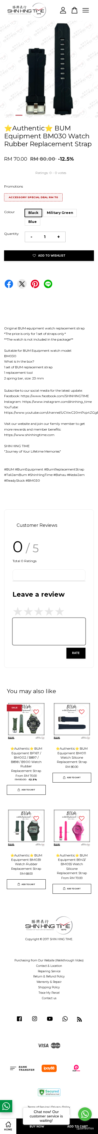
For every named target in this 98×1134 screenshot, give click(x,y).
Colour (9, 212)
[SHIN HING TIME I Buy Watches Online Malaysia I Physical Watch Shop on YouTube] (50, 1021)
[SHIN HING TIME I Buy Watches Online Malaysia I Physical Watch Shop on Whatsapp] (65, 1021)
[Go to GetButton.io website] (85, 1128)
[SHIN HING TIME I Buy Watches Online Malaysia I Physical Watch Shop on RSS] (79, 1020)
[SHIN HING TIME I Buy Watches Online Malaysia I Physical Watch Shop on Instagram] (34, 1021)
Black (33, 213)
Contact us (49, 998)
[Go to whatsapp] (85, 1114)
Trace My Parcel (49, 993)
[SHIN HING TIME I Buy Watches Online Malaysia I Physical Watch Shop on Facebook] (19, 1021)
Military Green (60, 213)
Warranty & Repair (49, 982)
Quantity (11, 234)
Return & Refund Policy (49, 976)
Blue (32, 222)
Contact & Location (49, 966)
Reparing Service (49, 971)
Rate (76, 653)
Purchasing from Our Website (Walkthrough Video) (49, 960)
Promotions (13, 186)
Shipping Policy (49, 987)
